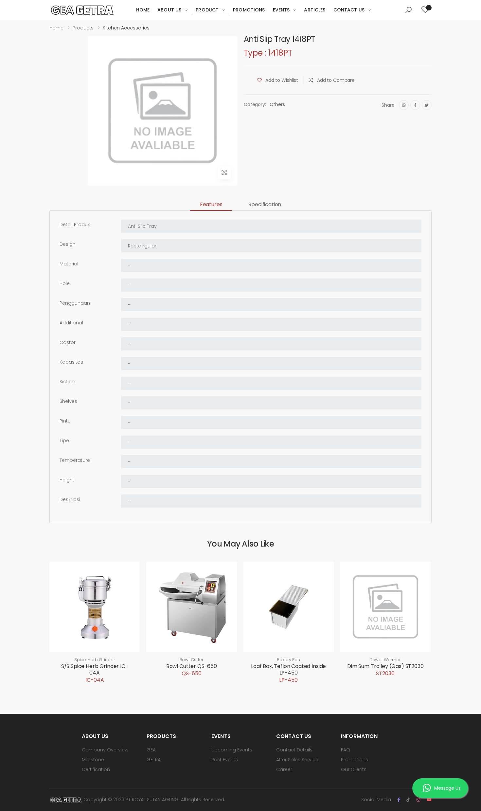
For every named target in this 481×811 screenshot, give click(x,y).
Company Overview (105, 750)
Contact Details (294, 750)
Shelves (68, 401)
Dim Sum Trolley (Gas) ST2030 (385, 666)
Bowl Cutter (192, 660)
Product (207, 10)
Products (83, 28)
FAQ (345, 750)
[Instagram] (418, 800)
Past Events (224, 759)
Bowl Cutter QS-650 (191, 666)
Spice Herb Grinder (94, 660)
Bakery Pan (288, 660)
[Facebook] (415, 105)
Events (281, 10)
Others (277, 104)
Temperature (75, 460)
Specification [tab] (264, 204)
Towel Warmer (385, 660)
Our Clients (353, 769)
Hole (65, 283)
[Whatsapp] (404, 105)
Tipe (64, 440)
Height (67, 480)
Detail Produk (75, 224)
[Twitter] (427, 105)
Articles (314, 10)
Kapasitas (71, 362)
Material (69, 264)
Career (284, 769)
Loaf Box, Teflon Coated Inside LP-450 (288, 669)
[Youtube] (429, 800)
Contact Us (349, 10)
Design (68, 244)
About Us (169, 10)
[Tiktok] (408, 800)
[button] (408, 10)
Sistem (67, 381)
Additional (71, 322)
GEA (151, 750)
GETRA (154, 759)
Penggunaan (75, 303)
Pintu (65, 421)
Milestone (93, 759)
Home (143, 10)
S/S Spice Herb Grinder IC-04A (94, 669)
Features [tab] (211, 204)
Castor (68, 342)
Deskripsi (70, 499)
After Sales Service (297, 759)
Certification (96, 769)
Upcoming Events (231, 750)
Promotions (249, 10)
